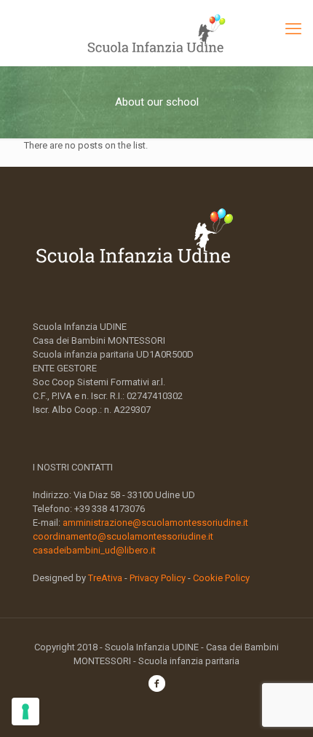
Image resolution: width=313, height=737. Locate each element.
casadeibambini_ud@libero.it (94, 550)
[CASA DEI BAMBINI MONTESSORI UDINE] (156, 32)
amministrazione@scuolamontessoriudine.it (155, 522)
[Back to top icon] (283, 707)
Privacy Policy (158, 577)
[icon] (156, 686)
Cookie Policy (221, 577)
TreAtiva (105, 577)
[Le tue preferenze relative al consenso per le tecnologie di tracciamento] (25, 711)
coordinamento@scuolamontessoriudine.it (123, 536)
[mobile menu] (293, 29)
